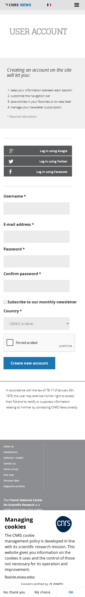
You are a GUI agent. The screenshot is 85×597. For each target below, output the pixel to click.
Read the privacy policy (20, 577)
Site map (9, 475)
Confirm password (22, 273)
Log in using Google (53, 151)
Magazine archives (14, 486)
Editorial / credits (13, 457)
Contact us (10, 463)
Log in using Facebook (51, 172)
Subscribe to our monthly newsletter (42, 302)
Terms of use (11, 469)
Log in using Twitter (53, 161)
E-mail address (19, 224)
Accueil (23, 5)
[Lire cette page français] (49, 5)
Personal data (11, 480)
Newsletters (10, 452)
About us (9, 446)
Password (14, 249)
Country (13, 311)
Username (15, 196)
